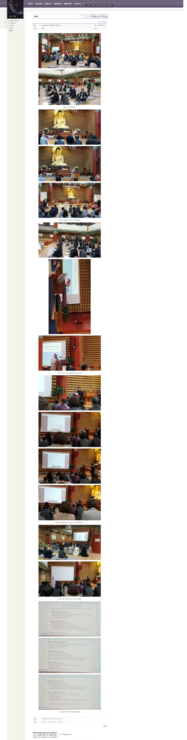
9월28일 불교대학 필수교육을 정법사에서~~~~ (54, 718)
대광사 (30, 3)
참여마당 (78, 3)
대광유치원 (57, 3)
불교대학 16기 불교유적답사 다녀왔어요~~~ (53, 722)
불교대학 (39, 3)
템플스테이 (68, 3)
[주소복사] (105, 21)
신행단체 (48, 3)
